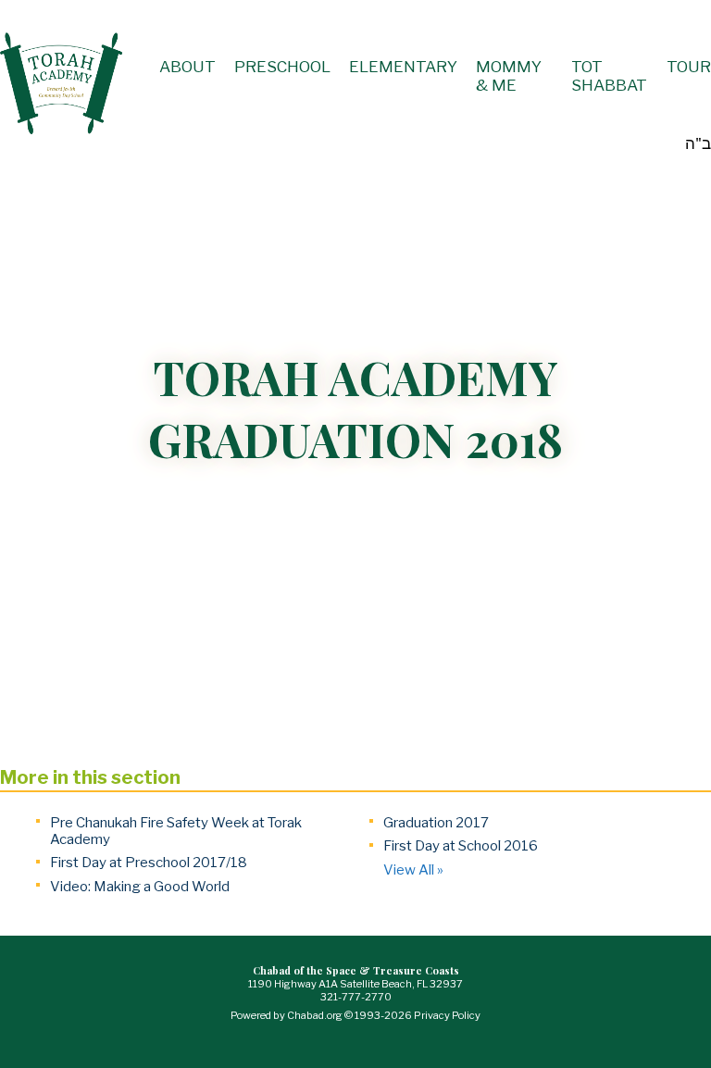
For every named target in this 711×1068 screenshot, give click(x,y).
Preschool (282, 66)
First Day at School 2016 (460, 846)
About (187, 66)
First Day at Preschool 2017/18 (148, 862)
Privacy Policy (447, 1015)
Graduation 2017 (436, 822)
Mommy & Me (509, 75)
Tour (689, 66)
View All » (413, 870)
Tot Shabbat (609, 75)
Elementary (403, 66)
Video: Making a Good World (140, 886)
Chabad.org (315, 1015)
